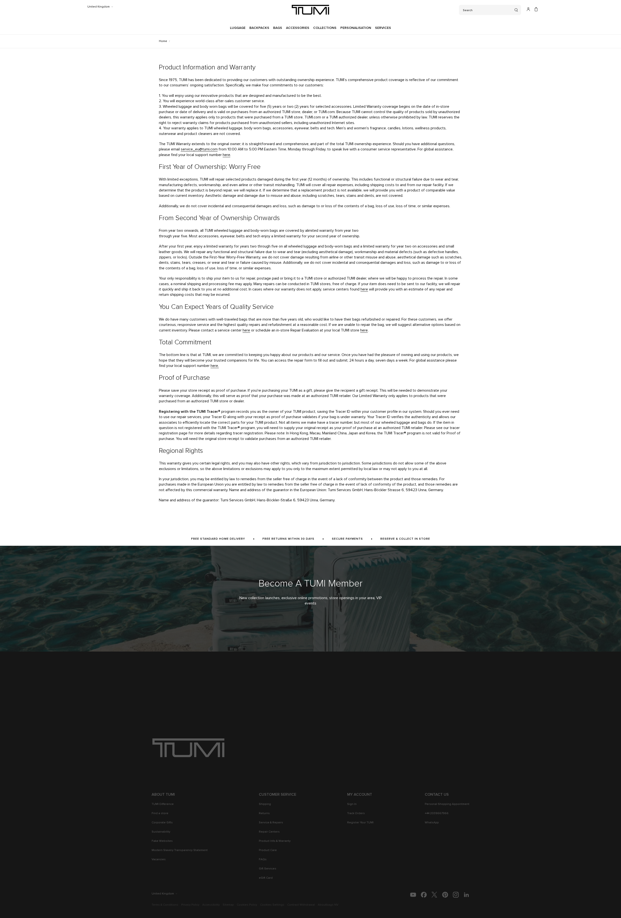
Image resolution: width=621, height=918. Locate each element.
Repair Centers (269, 831)
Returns (264, 813)
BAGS (277, 28)
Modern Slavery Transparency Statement (180, 850)
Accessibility (211, 904)
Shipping (265, 804)
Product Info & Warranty (275, 841)
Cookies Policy (247, 904)
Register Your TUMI (360, 822)
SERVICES (383, 28)
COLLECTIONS (324, 28)
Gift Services (267, 868)
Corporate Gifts (162, 822)
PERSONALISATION (355, 28)
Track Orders (356, 813)
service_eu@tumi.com (199, 149)
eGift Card (266, 878)
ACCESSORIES (297, 28)
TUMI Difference (163, 804)
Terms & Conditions (165, 904)
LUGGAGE (237, 28)
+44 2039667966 (437, 813)
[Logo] (310, 10)
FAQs (263, 859)
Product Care (268, 850)
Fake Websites (162, 841)
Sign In (352, 804)
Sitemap (228, 904)
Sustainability (161, 831)
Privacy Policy (190, 904)
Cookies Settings (272, 904)
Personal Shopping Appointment (447, 804)
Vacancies (159, 859)
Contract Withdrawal (301, 904)
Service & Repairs (271, 822)
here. (215, 366)
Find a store (160, 813)
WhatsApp (432, 822)
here (226, 155)
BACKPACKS (259, 28)
